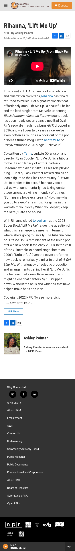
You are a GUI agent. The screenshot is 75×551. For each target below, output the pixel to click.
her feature (52, 140)
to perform (40, 220)
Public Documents (17, 464)
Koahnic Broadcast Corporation (25, 472)
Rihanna (47, 96)
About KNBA (14, 410)
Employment (14, 418)
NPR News (13, 311)
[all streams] (70, 546)
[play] (5, 546)
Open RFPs (13, 503)
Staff (10, 425)
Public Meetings (16, 457)
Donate (63, 5)
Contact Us (13, 433)
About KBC (13, 480)
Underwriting (14, 441)
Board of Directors (17, 488)
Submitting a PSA (17, 495)
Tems (28, 153)
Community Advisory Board (23, 449)
